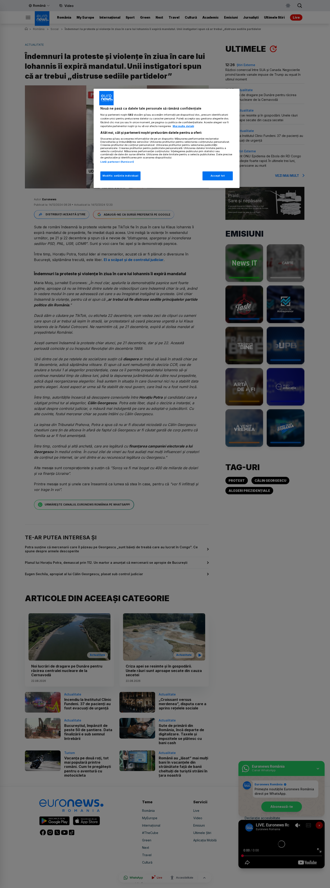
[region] (167, 138)
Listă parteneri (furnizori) (117, 161)
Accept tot (218, 175)
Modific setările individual (120, 175)
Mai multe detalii (183, 126)
